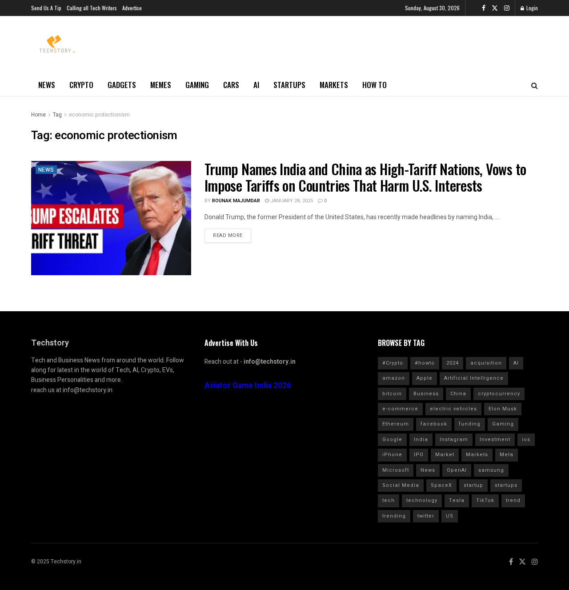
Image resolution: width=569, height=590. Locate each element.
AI (256, 84)
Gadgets (122, 84)
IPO (419, 454)
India (421, 439)
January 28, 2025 (291, 201)
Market (444, 454)
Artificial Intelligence (474, 378)
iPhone (392, 454)
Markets (334, 84)
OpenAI (457, 470)
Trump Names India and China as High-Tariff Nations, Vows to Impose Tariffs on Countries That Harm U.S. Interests (365, 177)
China (458, 393)
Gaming (197, 84)
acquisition (486, 363)
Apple (425, 378)
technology (421, 500)
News (46, 84)
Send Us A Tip (46, 8)
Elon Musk (503, 409)
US (449, 516)
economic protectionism (99, 115)
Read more (228, 235)
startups (506, 485)
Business (426, 393)
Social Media (400, 485)
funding (470, 424)
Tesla (457, 500)
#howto (425, 363)
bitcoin (392, 393)
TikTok (485, 500)
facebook (434, 424)
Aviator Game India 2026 (247, 385)
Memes (160, 84)
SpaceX (441, 485)
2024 (452, 363)
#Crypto (392, 363)
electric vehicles (453, 409)
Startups (289, 84)
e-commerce (400, 409)
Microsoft (395, 470)
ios (526, 439)
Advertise (132, 8)
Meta (506, 454)
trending (394, 516)
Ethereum (395, 424)
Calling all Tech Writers (92, 8)
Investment (495, 439)
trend (513, 500)
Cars (231, 84)
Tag (57, 115)
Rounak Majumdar (236, 201)
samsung (491, 470)
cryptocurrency (499, 393)
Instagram (454, 439)
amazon (393, 378)
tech (388, 500)
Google (392, 439)
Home (38, 115)
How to (374, 84)
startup (473, 485)
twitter (425, 516)
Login (531, 8)
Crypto (81, 84)
